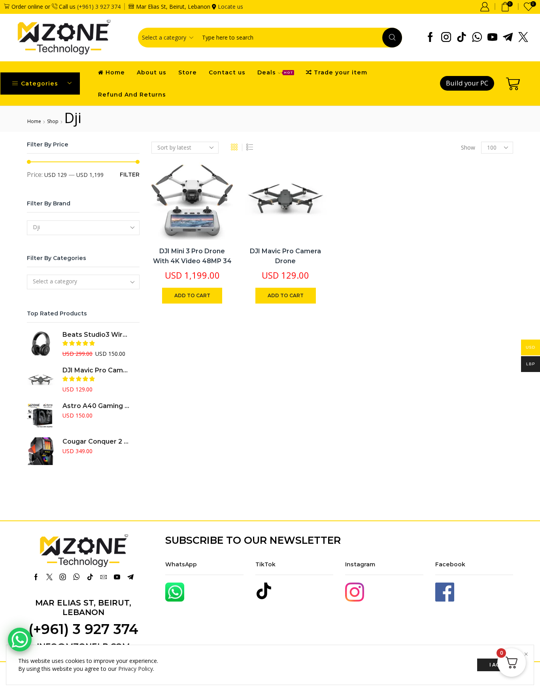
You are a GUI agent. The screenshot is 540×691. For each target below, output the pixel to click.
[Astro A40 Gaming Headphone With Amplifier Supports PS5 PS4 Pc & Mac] (41, 415)
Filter (130, 174)
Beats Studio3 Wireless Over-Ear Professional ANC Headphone (96, 334)
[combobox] (83, 227)
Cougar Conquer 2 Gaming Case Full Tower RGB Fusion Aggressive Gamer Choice (96, 441)
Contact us (227, 72)
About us (151, 72)
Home (115, 72)
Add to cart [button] (218, 188)
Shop (53, 121)
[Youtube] (492, 37)
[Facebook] (430, 37)
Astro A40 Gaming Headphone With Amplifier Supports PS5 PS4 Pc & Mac (96, 406)
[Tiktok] (461, 37)
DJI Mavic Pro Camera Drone (285, 256)
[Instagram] (446, 37)
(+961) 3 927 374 (99, 6)
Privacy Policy (135, 668)
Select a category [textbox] (55, 281)
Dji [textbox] (36, 227)
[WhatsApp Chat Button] (20, 639)
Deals (275, 72)
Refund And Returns (132, 94)
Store (187, 72)
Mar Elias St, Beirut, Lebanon (83, 607)
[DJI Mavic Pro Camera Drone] (41, 380)
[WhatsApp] (477, 37)
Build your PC (467, 82)
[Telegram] (508, 37)
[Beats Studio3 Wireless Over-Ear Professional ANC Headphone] (41, 344)
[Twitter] (523, 37)
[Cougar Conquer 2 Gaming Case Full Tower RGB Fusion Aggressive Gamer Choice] (41, 451)
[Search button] (392, 37)
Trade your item (340, 72)
